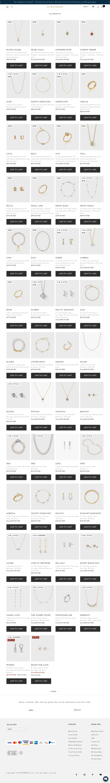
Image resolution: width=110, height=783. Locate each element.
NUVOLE (35, 412)
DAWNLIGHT (62, 102)
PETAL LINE (37, 206)
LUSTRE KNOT (38, 362)
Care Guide (72, 735)
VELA (83, 154)
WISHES (10, 665)
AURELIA (10, 513)
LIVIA (9, 154)
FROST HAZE (62, 206)
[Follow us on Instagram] (84, 775)
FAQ (92, 738)
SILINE (83, 362)
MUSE (9, 310)
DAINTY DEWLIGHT (41, 102)
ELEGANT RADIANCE (90, 513)
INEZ (82, 464)
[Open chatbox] (105, 778)
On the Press (96, 759)
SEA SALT (60, 563)
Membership (96, 748)
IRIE (33, 464)
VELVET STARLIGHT (41, 513)
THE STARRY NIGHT (41, 615)
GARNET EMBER (88, 50)
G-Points (94, 745)
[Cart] (102, 7)
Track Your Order (75, 752)
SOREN (59, 258)
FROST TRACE (87, 206)
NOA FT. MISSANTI (65, 310)
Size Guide (72, 738)
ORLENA (60, 362)
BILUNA (10, 412)
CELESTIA (61, 412)
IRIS (8, 464)
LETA (58, 464)
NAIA (33, 258)
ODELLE (84, 102)
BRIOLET (84, 412)
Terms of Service (75, 748)
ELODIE (10, 362)
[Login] (98, 7)
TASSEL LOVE (13, 615)
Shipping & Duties (75, 742)
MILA (33, 154)
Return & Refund (74, 745)
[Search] (12, 7)
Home (53, 691)
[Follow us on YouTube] (101, 775)
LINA (8, 258)
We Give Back (96, 752)
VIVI (58, 154)
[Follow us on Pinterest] (92, 775)
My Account (73, 731)
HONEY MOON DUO (89, 563)
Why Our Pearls (97, 731)
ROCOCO (60, 513)
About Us (95, 735)
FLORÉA (35, 310)
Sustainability (96, 755)
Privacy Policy (73, 755)
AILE (82, 310)
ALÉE (9, 102)
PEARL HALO (37, 50)
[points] (93, 7)
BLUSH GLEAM (13, 50)
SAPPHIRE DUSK (63, 50)
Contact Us (95, 742)
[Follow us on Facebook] (76, 775)
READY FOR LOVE (40, 665)
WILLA (9, 206)
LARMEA (84, 258)
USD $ (85, 7)
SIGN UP (77, 710)
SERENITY (85, 615)
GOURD (10, 563)
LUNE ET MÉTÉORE (40, 563)
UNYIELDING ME (64, 615)
